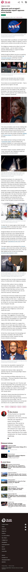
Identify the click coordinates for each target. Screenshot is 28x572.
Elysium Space (7, 135)
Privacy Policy (4, 565)
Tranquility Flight (6, 141)
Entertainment (5, 544)
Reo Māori (4, 537)
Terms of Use (11, 565)
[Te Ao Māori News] (7, 521)
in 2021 (15, 253)
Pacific (3, 549)
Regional (4, 531)
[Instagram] (25, 527)
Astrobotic (3, 226)
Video (3, 526)
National (4, 529)
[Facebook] (25, 524)
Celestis (25, 133)
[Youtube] (25, 530)
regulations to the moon (14, 241)
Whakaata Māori (6, 559)
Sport (3, 546)
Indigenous (3, 6)
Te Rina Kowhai (18, 17)
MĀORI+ (4, 562)
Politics (4, 533)
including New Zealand (7, 253)
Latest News (5, 524)
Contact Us (5, 557)
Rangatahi (4, 542)
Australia (4, 551)
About (3, 555)
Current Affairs (6, 535)
